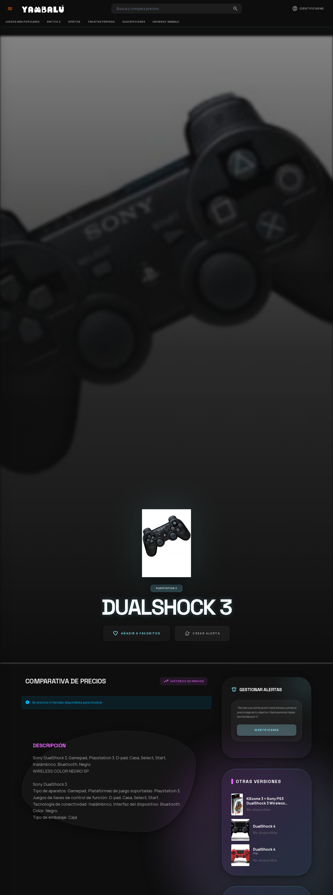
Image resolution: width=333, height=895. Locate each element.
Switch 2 (54, 21)
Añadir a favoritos (136, 633)
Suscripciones (133, 21)
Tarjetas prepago (101, 21)
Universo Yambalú (165, 21)
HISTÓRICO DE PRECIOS (183, 681)
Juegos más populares (22, 21)
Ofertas (74, 21)
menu (10, 8)
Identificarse (266, 730)
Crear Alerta (202, 633)
